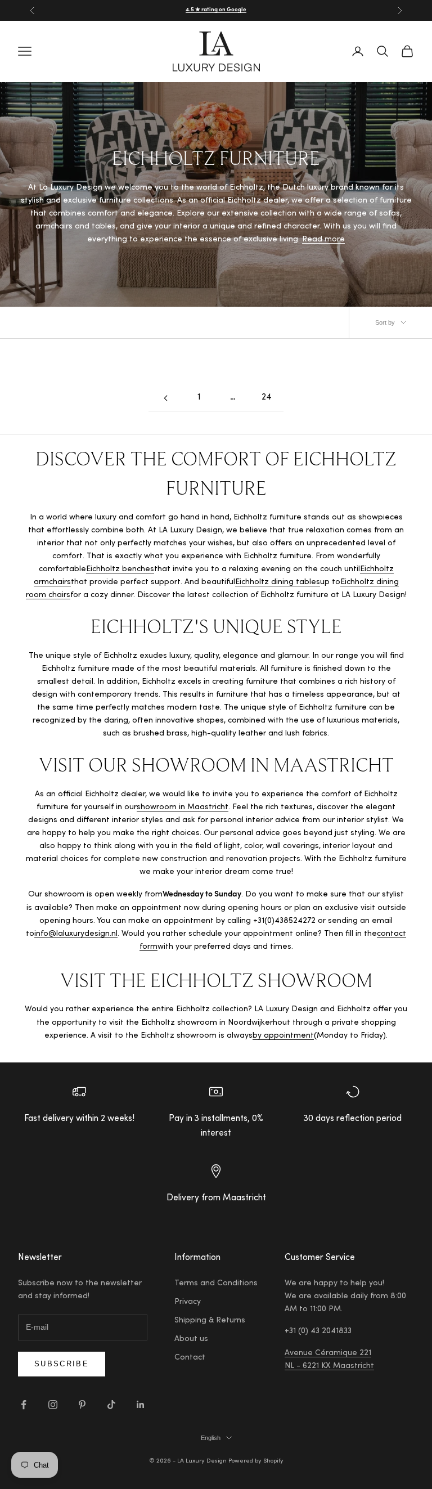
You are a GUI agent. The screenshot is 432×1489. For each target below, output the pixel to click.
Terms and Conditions (216, 1284)
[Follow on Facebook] (23, 1404)
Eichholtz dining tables (277, 582)
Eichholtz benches (120, 569)
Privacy (187, 1302)
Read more (323, 240)
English (210, 1437)
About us (191, 1339)
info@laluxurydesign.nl (76, 934)
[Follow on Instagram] (52, 1404)
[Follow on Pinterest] (82, 1404)
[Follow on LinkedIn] (140, 1404)
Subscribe (61, 1364)
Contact (189, 1358)
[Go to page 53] (165, 398)
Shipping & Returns (209, 1321)
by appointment (283, 1036)
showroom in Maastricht (182, 807)
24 (267, 397)
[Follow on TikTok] (111, 1404)
